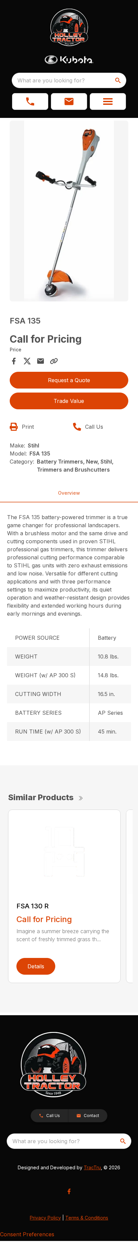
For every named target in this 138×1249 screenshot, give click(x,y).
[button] (30, 101)
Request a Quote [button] (69, 380)
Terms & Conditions (86, 1218)
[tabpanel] (69, 212)
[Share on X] (27, 361)
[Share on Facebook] (14, 361)
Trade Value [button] (69, 401)
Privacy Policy (45, 1218)
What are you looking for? (51, 80)
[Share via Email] (41, 361)
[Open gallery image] (69, 211)
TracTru (92, 1167)
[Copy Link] (54, 361)
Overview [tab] (69, 493)
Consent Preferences (27, 1234)
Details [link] (35, 966)
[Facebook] (69, 1191)
